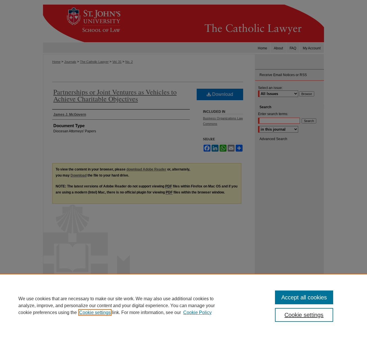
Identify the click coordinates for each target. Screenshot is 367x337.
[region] (183, 305)
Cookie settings (95, 312)
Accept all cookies (304, 297)
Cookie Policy (197, 312)
